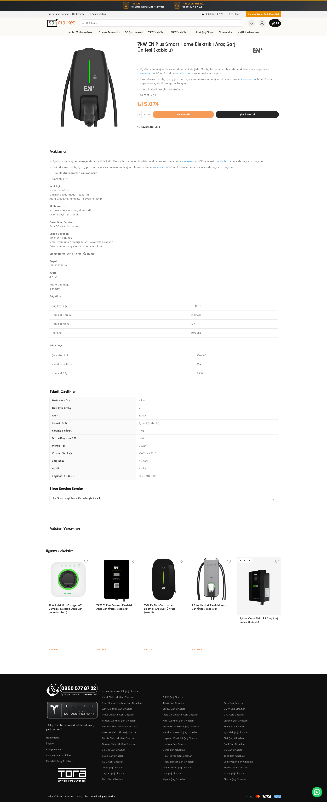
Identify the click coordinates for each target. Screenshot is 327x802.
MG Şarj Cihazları (172, 773)
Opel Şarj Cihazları (234, 744)
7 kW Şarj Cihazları (173, 697)
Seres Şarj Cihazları (174, 749)
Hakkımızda (52, 737)
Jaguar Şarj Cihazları (113, 773)
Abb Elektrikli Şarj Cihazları (178, 720)
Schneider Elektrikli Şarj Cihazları (120, 691)
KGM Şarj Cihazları (112, 761)
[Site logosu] (61, 22)
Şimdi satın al (247, 114)
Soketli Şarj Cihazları (113, 749)
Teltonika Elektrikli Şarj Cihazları (181, 726)
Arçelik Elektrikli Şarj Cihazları (119, 720)
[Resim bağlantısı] (72, 689)
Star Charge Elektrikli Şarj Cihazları (122, 703)
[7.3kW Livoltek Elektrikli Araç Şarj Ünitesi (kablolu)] (211, 579)
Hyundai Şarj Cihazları (236, 732)
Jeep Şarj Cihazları (112, 767)
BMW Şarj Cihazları (234, 708)
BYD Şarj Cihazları (234, 714)
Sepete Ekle (183, 114)
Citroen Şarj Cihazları (236, 720)
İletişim (50, 743)
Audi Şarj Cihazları (234, 703)
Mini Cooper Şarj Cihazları (177, 767)
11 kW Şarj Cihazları (174, 703)
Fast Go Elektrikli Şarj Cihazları (180, 714)
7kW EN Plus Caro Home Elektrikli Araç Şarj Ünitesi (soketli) (159, 609)
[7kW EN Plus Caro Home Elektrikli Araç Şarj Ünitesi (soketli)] (163, 579)
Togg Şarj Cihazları (234, 755)
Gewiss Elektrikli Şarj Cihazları (119, 744)
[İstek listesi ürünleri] (251, 23)
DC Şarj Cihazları (233, 749)
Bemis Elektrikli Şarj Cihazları (118, 738)
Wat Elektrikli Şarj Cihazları (117, 708)
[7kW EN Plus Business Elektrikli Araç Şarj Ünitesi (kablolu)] (116, 579)
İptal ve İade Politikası (59, 755)
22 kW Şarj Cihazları (174, 708)
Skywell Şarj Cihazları (236, 767)
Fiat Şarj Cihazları (234, 726)
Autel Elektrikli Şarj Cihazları (118, 697)
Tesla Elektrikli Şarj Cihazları (118, 714)
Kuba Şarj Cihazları (113, 755)
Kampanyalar (53, 749)
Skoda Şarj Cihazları (235, 779)
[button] (317, 792)
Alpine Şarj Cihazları (174, 779)
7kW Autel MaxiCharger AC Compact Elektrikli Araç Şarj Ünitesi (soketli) (65, 609)
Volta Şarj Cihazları (234, 773)
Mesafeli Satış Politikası (59, 761)
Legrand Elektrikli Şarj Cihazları (180, 738)
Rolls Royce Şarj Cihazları (177, 755)
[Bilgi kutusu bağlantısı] (212, 14)
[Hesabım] (262, 23)
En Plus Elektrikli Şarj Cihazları (180, 732)
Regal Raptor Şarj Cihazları (178, 761)
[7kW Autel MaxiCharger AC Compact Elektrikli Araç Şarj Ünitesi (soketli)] (68, 579)
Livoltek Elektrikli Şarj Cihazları (119, 732)
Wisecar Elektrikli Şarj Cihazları (119, 726)
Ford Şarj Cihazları (112, 779)
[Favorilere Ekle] (86, 561)
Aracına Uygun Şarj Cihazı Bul (263, 14)
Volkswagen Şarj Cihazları (238, 761)
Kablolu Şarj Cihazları (175, 744)
